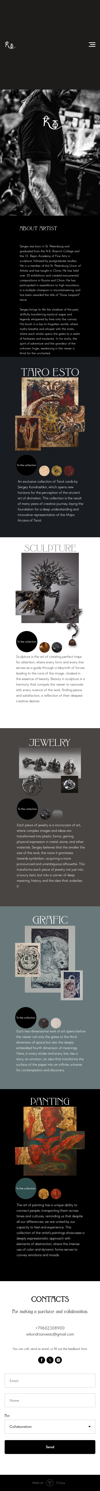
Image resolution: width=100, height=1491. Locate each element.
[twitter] (50, 1360)
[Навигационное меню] (92, 44)
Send (50, 1447)
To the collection (26, 465)
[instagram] (58, 1360)
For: (7, 1415)
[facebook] (41, 1360)
